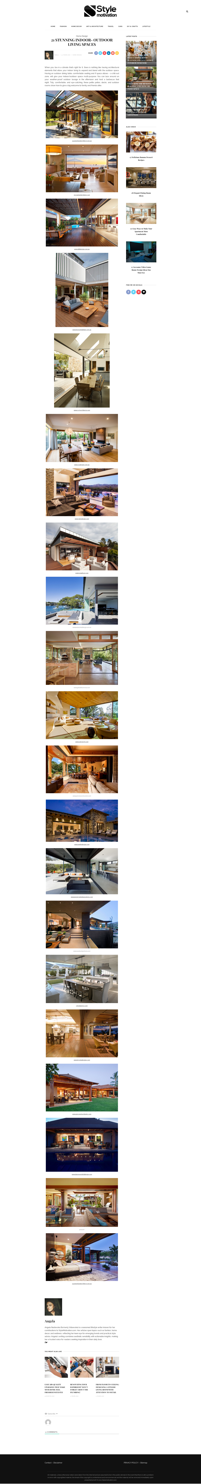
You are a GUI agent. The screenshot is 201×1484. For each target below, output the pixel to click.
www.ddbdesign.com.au (82, 249)
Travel (111, 26)
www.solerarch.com (81, 742)
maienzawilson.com (81, 573)
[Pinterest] (138, 292)
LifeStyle (146, 26)
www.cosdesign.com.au (81, 465)
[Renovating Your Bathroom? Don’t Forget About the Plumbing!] (82, 1367)
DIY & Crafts (132, 26)
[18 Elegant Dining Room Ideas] (141, 177)
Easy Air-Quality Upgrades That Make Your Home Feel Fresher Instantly (55, 1388)
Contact (48, 1463)
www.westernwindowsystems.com (82, 897)
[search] (187, 11)
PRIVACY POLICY (131, 1463)
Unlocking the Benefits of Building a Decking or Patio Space (141, 86)
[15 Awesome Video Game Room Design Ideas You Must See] (141, 252)
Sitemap (143, 1463)
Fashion (63, 26)
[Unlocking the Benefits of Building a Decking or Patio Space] (141, 77)
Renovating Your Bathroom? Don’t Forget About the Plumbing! (79, 1388)
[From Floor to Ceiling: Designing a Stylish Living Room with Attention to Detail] (107, 1367)
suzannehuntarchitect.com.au (82, 141)
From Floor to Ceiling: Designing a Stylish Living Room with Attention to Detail (107, 1388)
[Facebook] (45, 1342)
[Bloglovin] (143, 292)
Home (53, 26)
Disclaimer (57, 1463)
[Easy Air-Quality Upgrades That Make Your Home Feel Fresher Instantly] (56, 1367)
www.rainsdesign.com (82, 519)
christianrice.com (82, 1006)
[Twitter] (46, 1342)
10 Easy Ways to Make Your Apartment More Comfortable (141, 231)
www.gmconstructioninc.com (81, 1114)
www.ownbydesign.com (81, 844)
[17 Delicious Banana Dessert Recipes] (141, 142)
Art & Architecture (94, 26)
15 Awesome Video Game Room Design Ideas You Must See (141, 270)
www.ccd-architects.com (82, 410)
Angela (56, 55)
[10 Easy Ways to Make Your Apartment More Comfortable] (141, 213)
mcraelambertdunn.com (82, 195)
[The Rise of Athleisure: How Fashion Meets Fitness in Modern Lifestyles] (141, 103)
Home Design (82, 36)
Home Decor (76, 26)
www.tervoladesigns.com (82, 1060)
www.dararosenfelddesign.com (82, 1174)
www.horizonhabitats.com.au (81, 330)
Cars (120, 26)
